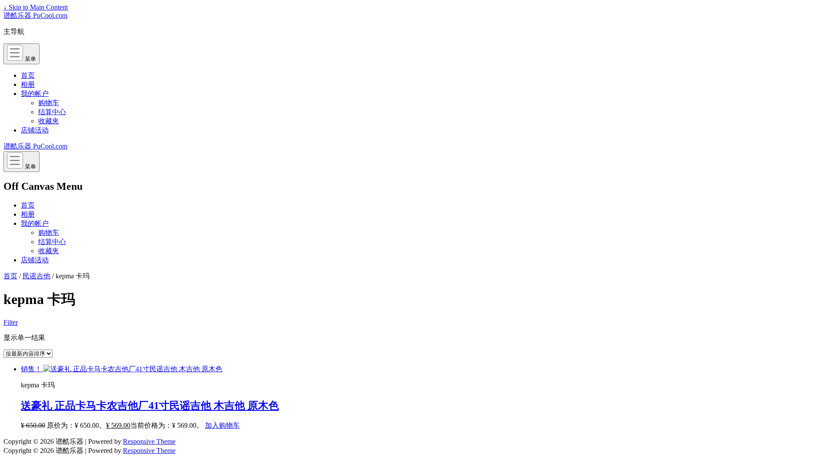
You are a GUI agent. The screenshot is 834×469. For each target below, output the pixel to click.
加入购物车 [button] (222, 425)
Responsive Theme (149, 441)
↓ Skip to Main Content (35, 7)
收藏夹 (48, 121)
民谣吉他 (36, 276)
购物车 (48, 102)
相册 (28, 84)
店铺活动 (35, 130)
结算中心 (52, 112)
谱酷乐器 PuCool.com (35, 15)
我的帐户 (35, 93)
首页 (28, 75)
